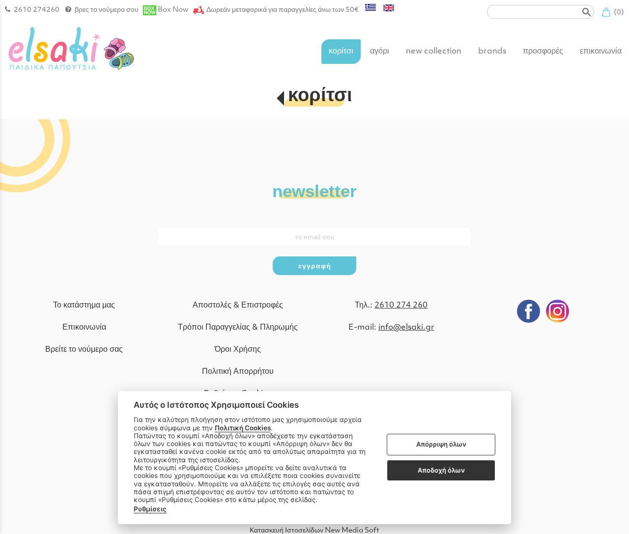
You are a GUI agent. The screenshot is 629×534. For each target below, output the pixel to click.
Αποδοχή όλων (441, 470)
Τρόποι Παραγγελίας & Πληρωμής (238, 328)
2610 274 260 (401, 305)
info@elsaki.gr (406, 328)
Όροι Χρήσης (238, 350)
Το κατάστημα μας (84, 305)
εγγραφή (314, 266)
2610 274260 (36, 10)
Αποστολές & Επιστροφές (238, 305)
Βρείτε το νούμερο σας (84, 350)
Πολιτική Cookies (243, 428)
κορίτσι (320, 96)
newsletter (314, 191)
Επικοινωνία (84, 328)
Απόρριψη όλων (441, 445)
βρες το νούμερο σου (107, 10)
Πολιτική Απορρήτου (238, 372)
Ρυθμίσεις (150, 509)
